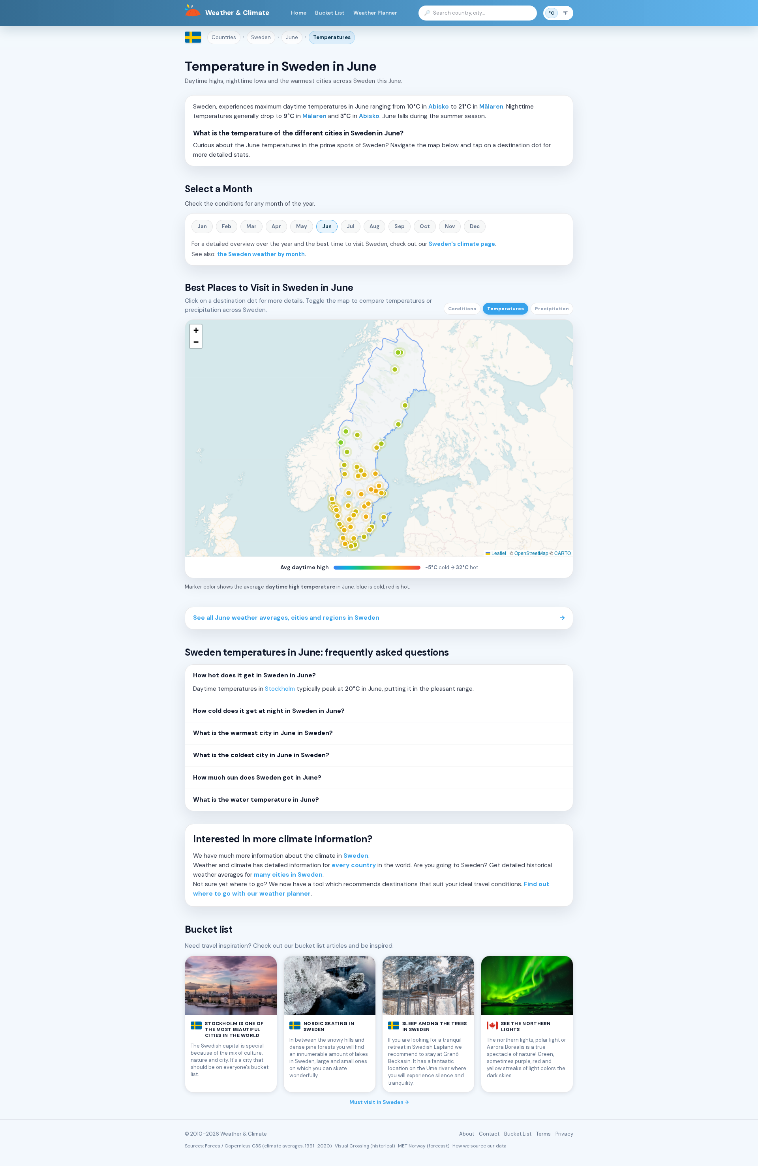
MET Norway (412, 1146)
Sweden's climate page (462, 243)
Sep (399, 226)
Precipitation (552, 309)
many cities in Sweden (288, 875)
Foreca (212, 1146)
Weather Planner (375, 12)
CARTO (562, 552)
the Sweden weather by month (261, 254)
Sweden (261, 37)
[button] (196, 330)
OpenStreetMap (531, 552)
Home (298, 12)
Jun (327, 226)
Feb (226, 226)
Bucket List (330, 12)
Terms (543, 1133)
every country (354, 865)
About (466, 1133)
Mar (251, 226)
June (292, 37)
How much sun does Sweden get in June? (257, 778)
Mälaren (491, 107)
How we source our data (479, 1146)
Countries (224, 37)
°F (565, 13)
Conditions (462, 309)
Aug (374, 226)
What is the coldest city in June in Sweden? (261, 755)
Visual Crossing (352, 1146)
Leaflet (498, 552)
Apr (276, 226)
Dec (475, 226)
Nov (450, 226)
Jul (351, 226)
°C (551, 13)
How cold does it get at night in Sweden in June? (269, 711)
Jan (202, 226)
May (301, 226)
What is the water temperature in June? (256, 800)
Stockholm (280, 689)
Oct (425, 226)
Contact (489, 1133)
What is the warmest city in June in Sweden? (263, 733)
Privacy (564, 1133)
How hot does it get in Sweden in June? (254, 675)
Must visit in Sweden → (379, 1102)
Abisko (438, 107)
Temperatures (332, 37)
